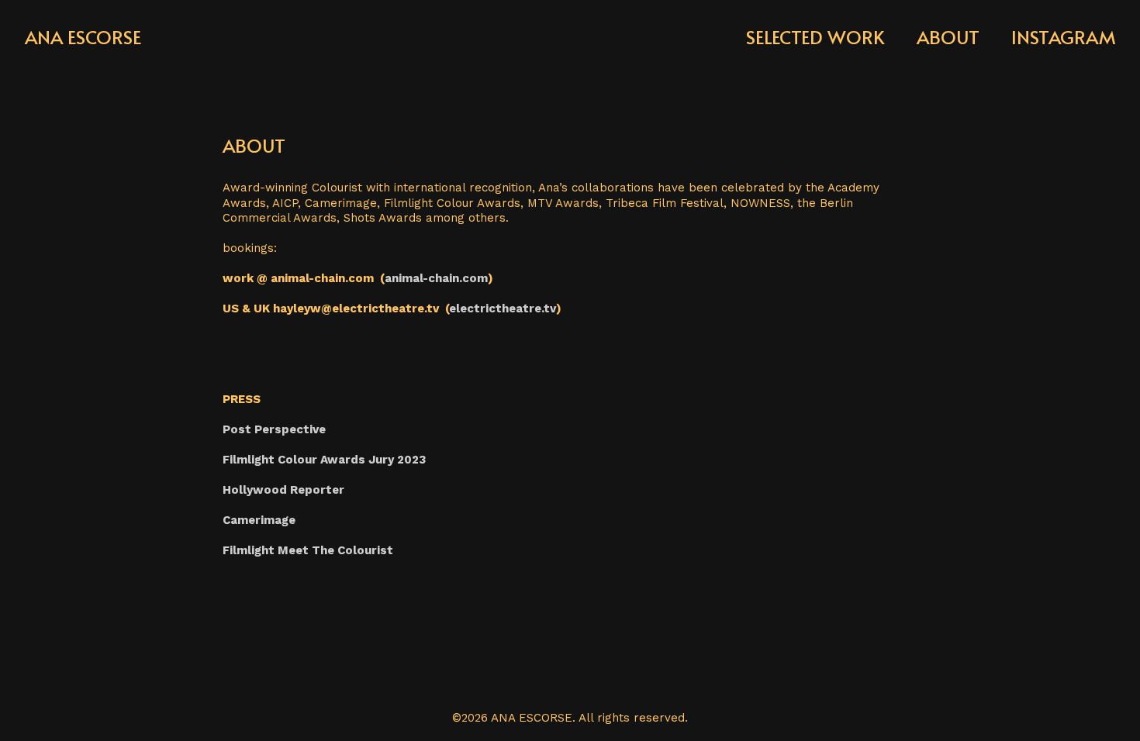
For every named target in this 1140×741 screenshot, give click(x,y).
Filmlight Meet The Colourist (308, 550)
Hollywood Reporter (283, 490)
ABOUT (948, 37)
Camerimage (259, 520)
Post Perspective (274, 429)
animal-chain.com (436, 278)
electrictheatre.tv (502, 308)
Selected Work (815, 37)
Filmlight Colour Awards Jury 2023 (324, 460)
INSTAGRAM (1063, 37)
